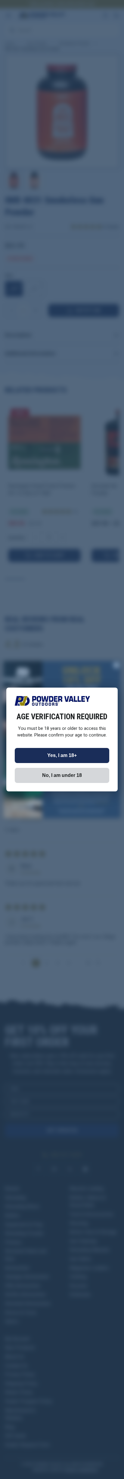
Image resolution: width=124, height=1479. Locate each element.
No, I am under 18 (62, 775)
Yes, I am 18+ (62, 755)
